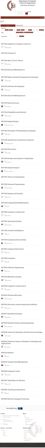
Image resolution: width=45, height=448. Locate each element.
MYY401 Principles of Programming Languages (18, 131)
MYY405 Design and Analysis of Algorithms (17, 158)
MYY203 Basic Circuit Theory (12, 60)
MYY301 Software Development (12, 86)
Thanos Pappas (9, 446)
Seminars (4, 432)
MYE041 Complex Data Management (14, 362)
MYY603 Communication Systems (13, 240)
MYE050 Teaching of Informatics (13, 390)
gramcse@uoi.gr (5, 424)
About (18, 11)
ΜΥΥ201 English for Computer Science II (16, 44)
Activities (3, 430)
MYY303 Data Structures (10, 103)
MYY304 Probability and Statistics (13, 112)
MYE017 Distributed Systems (11, 314)
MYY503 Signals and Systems (12, 193)
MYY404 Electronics (8, 149)
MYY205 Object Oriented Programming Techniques (19, 77)
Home (15, 11)
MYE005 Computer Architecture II (13, 286)
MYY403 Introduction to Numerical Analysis (17, 140)
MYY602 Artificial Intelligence (12, 230)
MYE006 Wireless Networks (11, 295)
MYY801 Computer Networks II (12, 249)
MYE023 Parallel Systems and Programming (17, 323)
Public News (27, 417)
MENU (1, 21)
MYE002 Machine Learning (11, 277)
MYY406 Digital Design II (10, 168)
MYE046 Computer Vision (10, 371)
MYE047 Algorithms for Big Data (13, 380)
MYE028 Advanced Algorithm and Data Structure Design (21, 332)
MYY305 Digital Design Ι (10, 121)
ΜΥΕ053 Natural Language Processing (15, 399)
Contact (21, 11)
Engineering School (27, 440)
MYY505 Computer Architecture (13, 212)
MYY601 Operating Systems (11, 221)
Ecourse (25, 433)
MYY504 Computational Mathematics (15, 203)
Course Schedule (26, 430)
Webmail (25, 437)
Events (4, 433)
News (25, 415)
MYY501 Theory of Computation (12, 177)
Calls (26, 422)
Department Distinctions (29, 424)
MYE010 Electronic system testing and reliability (19, 304)
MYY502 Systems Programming (12, 184)
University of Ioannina (27, 438)
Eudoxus (25, 435)
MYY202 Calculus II (8, 53)
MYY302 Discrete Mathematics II (13, 96)
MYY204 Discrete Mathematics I (13, 70)
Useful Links (24, 11)
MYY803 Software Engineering (12, 267)
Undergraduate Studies (29, 419)
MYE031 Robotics (7, 353)
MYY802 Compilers (8, 258)
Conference (5, 435)
